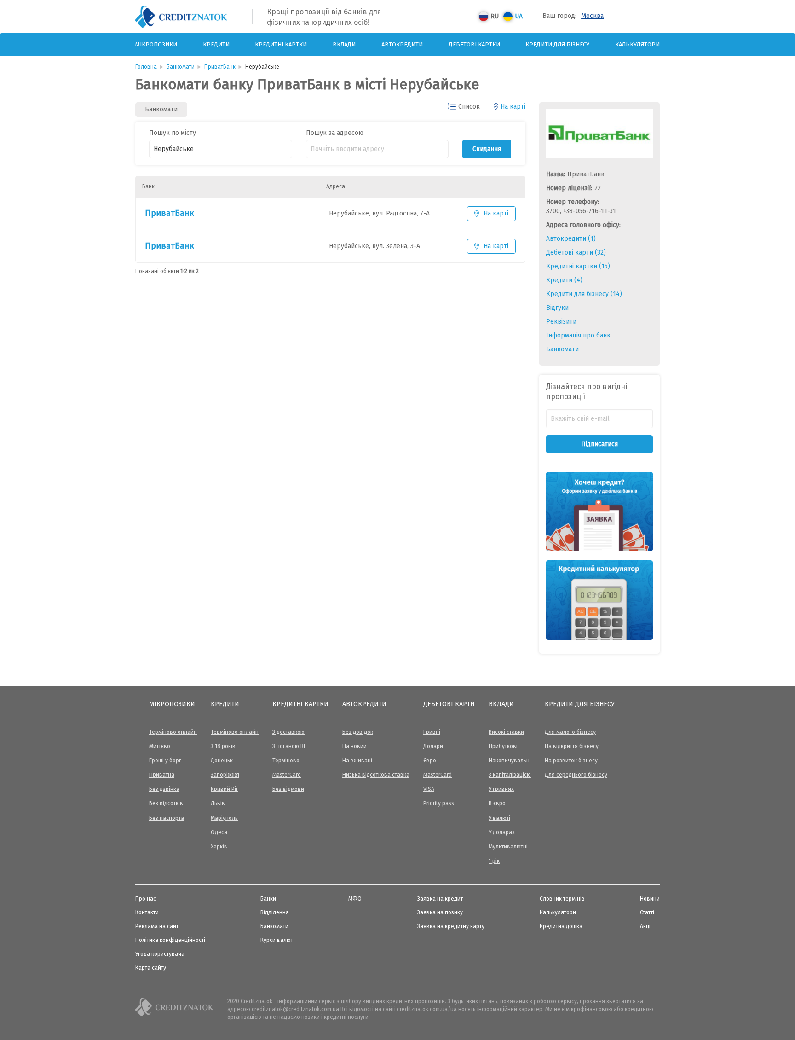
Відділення (274, 912)
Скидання (486, 149)
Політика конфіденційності (170, 940)
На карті (496, 213)
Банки (268, 898)
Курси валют (276, 940)
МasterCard (286, 775)
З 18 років (223, 746)
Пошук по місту (172, 133)
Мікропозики (156, 44)
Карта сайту (150, 967)
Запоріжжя (225, 775)
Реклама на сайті (157, 926)
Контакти (147, 912)
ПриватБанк (169, 213)
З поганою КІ (288, 746)
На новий (354, 746)
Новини (650, 898)
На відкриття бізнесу (572, 746)
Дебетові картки (474, 44)
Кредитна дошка (561, 926)
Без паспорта (166, 818)
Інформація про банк (578, 335)
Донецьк (222, 760)
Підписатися (599, 444)
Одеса (219, 832)
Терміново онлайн (173, 732)
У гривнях (501, 789)
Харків (219, 846)
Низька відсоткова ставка (375, 775)
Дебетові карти (449, 704)
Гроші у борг (165, 760)
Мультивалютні (508, 846)
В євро (497, 803)
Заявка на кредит (440, 898)
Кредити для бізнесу (557, 44)
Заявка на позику (440, 912)
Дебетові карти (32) (576, 252)
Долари (433, 746)
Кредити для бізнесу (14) (584, 294)
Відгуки (557, 308)
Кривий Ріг (224, 789)
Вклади (344, 44)
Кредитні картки (281, 44)
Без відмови (288, 789)
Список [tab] (469, 106)
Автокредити (402, 44)
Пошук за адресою (334, 133)
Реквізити (561, 321)
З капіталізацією (510, 775)
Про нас (145, 898)
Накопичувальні (510, 760)
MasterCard (437, 775)
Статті (647, 912)
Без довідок (357, 732)
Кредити (216, 44)
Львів (218, 803)
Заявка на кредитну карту (450, 926)
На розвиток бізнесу (571, 760)
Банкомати (562, 349)
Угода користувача (159, 954)
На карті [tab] (513, 106)
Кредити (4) (564, 280)
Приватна (161, 775)
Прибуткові (503, 746)
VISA (428, 789)
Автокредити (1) (571, 239)
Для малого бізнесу (570, 732)
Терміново (286, 760)
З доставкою (288, 732)
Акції (646, 926)
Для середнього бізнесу (576, 775)
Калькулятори (637, 44)
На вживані (357, 760)
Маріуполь (224, 818)
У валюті (499, 818)
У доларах (502, 832)
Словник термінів (562, 898)
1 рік (494, 861)
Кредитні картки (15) (578, 266)
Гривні (431, 732)
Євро (429, 760)
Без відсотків (166, 803)
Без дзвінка (164, 789)
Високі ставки (506, 732)
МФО (355, 898)
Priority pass (438, 803)
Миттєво (159, 746)
